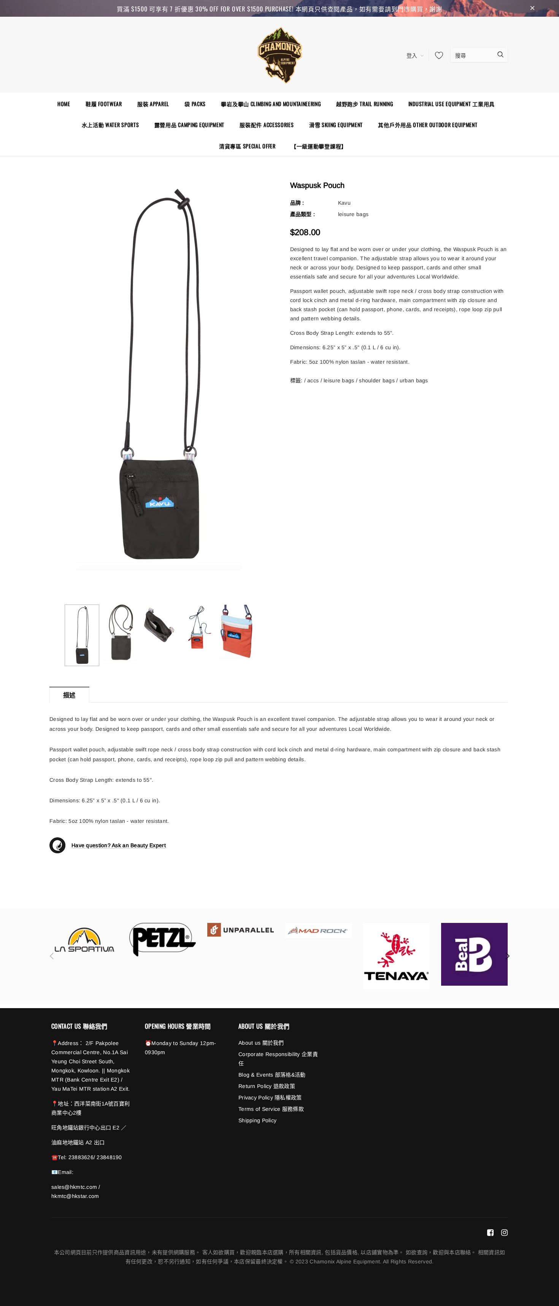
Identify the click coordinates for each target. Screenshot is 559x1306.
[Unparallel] (240, 930)
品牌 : (297, 203)
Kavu (344, 203)
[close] (532, 8)
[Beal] (474, 954)
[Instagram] (504, 1232)
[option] (158, 376)
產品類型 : (302, 214)
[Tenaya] (396, 956)
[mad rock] (318, 930)
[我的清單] (437, 55)
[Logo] (279, 54)
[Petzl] (162, 939)
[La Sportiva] (84, 939)
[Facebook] (490, 1232)
